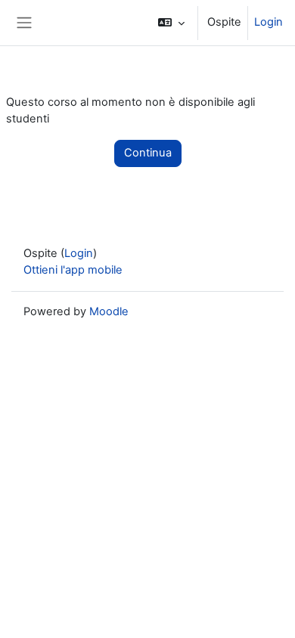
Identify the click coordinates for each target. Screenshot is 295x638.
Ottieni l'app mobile (73, 270)
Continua (148, 153)
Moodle (109, 311)
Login (268, 22)
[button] (171, 22)
